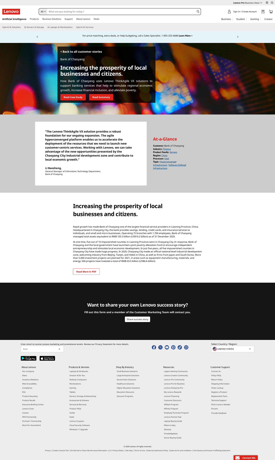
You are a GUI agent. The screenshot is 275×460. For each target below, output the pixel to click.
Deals (71, 417)
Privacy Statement (103, 344)
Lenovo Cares (28, 408)
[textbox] (233, 349)
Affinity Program (171, 408)
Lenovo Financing (171, 396)
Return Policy (217, 379)
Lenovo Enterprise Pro (173, 388)
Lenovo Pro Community (174, 379)
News (24, 375)
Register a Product (219, 392)
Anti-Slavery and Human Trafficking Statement (211, 450)
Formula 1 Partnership (31, 421)
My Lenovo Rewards (172, 392)
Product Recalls (28, 400)
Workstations (75, 383)
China (164, 155)
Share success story (137, 319)
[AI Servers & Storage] (45, 27)
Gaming (72, 388)
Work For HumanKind (31, 425)
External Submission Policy (157, 450)
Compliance (27, 388)
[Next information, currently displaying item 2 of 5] (237, 37)
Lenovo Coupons (76, 421)
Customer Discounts (172, 400)
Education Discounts (125, 392)
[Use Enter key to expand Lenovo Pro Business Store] (261, 3)
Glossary (167, 429)
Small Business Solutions (127, 371)
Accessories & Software (79, 400)
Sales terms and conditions (180, 450)
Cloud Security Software (79, 425)
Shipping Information (220, 383)
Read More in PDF (86, 271)
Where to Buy (170, 425)
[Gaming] (260, 19)
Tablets (72, 392)
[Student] (246, 19)
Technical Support (218, 400)
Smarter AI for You (77, 375)
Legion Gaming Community (176, 371)
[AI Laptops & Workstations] (74, 27)
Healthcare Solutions (125, 383)
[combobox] (43, 11)
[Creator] (274, 19)
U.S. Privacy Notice (116, 450)
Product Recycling (30, 396)
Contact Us (216, 371)
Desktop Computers (78, 379)
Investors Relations (30, 379)
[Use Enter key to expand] (258, 12)
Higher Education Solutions (128, 388)
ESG (23, 392)
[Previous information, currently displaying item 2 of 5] (37, 37)
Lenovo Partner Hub (172, 417)
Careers (25, 412)
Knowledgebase (171, 433)
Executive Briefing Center (33, 404)
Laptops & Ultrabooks (78, 371)
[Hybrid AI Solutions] (22, 27)
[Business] (232, 19)
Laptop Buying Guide (173, 421)
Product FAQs (75, 408)
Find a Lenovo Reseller (220, 404)
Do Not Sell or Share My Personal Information (89, 450)
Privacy (48, 450)
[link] (263, 12)
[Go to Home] (11, 11)
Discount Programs (125, 396)
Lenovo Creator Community (176, 375)
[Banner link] (137, 36)
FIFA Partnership (29, 417)
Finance (167, 149)
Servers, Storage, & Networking (82, 396)
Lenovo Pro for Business (174, 383)
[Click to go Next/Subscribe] (59, 349)
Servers (173, 152)
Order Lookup (217, 388)
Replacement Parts (219, 396)
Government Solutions (126, 379)
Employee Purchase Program (176, 412)
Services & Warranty (78, 404)
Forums (214, 408)
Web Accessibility (29, 383)
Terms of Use (139, 450)
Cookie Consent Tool (61, 450)
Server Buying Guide (172, 437)
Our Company (28, 371)
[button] (267, 2)
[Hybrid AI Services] (95, 27)
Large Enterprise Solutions (128, 375)
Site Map (129, 450)
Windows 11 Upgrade (78, 429)
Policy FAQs (216, 375)
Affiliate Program (171, 404)
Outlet (72, 412)
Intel (166, 159)
